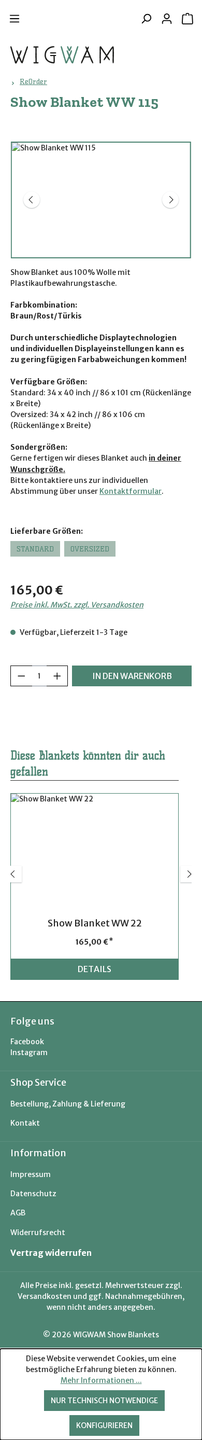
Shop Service (38, 1082)
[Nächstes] (170, 199)
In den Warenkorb (132, 676)
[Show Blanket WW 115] (101, 200)
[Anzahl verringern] (21, 676)
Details (94, 969)
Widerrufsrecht (37, 1232)
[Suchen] (146, 18)
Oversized (89, 548)
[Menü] (14, 18)
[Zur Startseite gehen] (62, 55)
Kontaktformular (130, 491)
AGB (17, 1212)
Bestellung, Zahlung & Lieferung (67, 1104)
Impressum (30, 1174)
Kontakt (25, 1123)
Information (38, 1153)
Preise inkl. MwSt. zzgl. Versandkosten (76, 605)
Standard (35, 548)
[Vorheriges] (31, 199)
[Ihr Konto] (166, 18)
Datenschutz (33, 1193)
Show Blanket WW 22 (95, 923)
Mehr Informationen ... (101, 1380)
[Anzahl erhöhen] (57, 676)
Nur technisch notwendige (104, 1400)
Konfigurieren (104, 1425)
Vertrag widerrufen (51, 1253)
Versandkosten (44, 1296)
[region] (101, 200)
